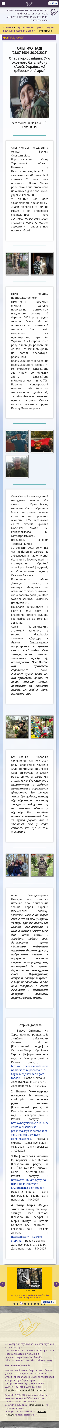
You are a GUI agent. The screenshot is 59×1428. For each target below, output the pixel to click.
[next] (56, 1284)
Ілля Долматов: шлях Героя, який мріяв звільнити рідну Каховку (29, 1294)
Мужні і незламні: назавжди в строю (29, 29)
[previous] (2, 1284)
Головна (8, 27)
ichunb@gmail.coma (14, 1390)
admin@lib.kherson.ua (35, 1390)
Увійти (53, 3)
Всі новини (48, 1301)
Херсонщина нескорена (29, 27)
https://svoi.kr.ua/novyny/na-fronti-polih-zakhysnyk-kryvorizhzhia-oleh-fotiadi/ (29, 1184)
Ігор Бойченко (37, 1405)
